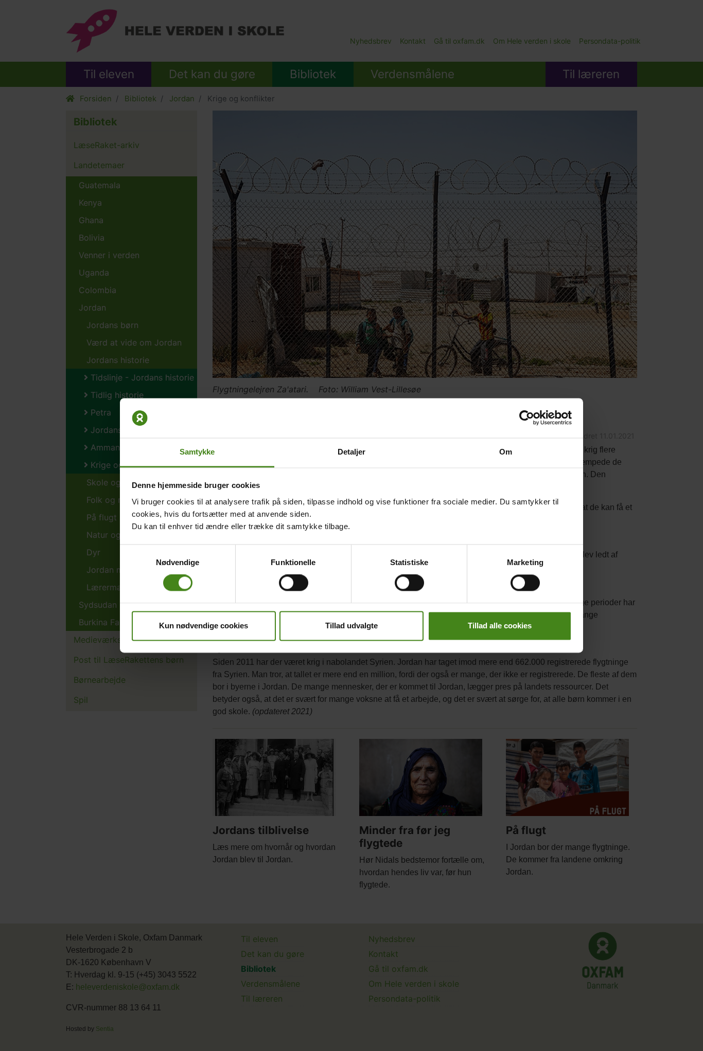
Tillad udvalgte (351, 625)
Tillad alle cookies (500, 625)
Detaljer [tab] (352, 451)
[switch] (293, 583)
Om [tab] (505, 451)
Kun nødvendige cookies (203, 625)
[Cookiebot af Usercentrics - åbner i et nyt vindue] (527, 418)
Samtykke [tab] (197, 451)
